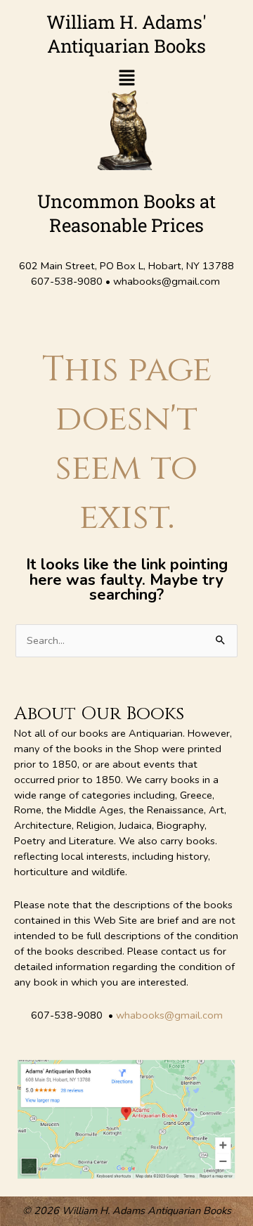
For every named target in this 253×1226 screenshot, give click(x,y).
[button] (126, 79)
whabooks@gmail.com (169, 1015)
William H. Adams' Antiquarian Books (126, 34)
